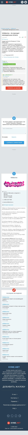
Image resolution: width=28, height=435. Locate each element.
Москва (16, 57)
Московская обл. (11, 57)
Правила (14, 401)
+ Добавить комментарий (14, 142)
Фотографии (5, 137)
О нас (14, 394)
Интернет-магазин (8, 205)
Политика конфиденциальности (14, 405)
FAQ (14, 408)
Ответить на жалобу (14, 88)
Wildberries (5, 62)
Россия (5, 57)
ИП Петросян (6, 76)
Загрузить (14, 137)
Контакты (14, 398)
